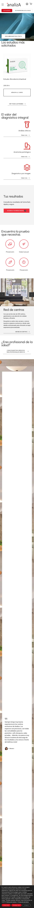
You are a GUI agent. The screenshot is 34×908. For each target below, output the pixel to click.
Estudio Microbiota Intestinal (14, 79)
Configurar (26, 905)
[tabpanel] (17, 75)
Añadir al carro (17, 92)
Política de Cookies (11, 902)
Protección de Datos (23, 902)
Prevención (10, 252)
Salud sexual (24, 252)
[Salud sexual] (23, 244)
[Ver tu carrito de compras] (31, 4)
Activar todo (6, 905)
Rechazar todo (16, 905)
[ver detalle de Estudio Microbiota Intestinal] (17, 65)
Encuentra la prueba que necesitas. (15, 233)
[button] (2, 294)
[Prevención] (10, 244)
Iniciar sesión (27, 4)
